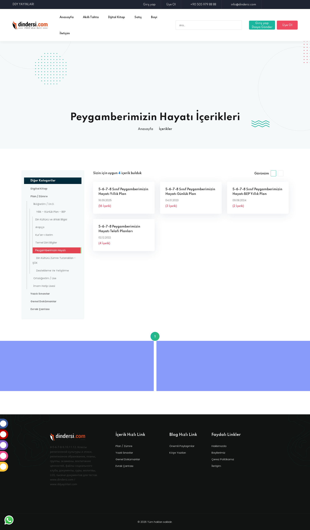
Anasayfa (145, 129)
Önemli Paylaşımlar (181, 446)
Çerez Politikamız (223, 459)
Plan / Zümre (124, 446)
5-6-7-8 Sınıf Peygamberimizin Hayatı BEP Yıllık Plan (257, 192)
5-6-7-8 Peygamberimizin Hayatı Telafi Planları (119, 229)
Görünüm (261, 173)
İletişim (216, 466)
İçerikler (165, 129)
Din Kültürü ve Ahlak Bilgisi (51, 219)
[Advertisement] (155, 85)
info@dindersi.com (243, 4)
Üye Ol (171, 4)
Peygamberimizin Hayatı (50, 250)
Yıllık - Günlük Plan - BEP (51, 212)
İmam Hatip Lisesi (44, 286)
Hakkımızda (219, 446)
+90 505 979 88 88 (203, 4)
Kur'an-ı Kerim (44, 235)
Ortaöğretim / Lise (44, 278)
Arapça (39, 227)
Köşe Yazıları (177, 453)
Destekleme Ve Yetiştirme (52, 270)
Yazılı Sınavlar (124, 453)
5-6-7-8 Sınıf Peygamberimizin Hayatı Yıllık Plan (123, 192)
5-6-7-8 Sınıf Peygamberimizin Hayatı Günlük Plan (190, 192)
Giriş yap (149, 4)
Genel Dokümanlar (128, 459)
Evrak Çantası (124, 466)
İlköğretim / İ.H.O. (43, 204)
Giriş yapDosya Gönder (262, 25)
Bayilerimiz (218, 453)
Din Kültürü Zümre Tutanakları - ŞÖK (54, 260)
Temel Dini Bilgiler (46, 242)
